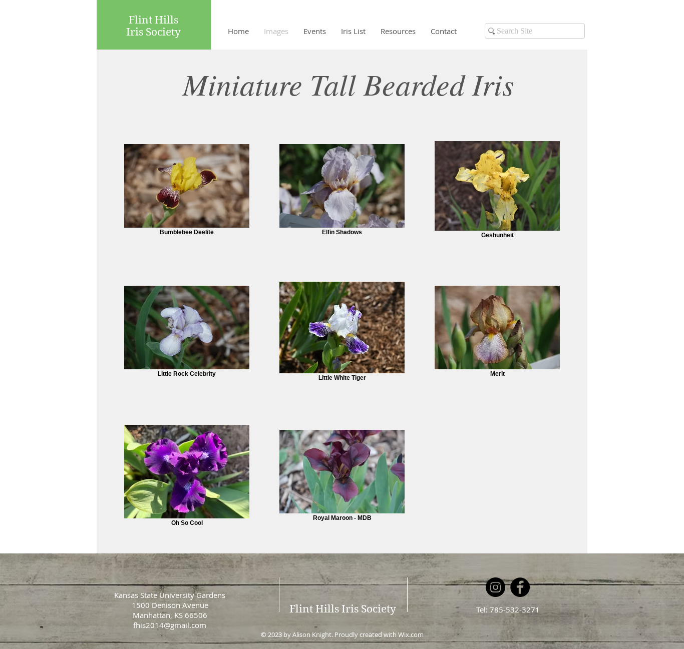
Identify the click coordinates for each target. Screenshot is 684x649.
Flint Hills (153, 20)
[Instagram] (495, 587)
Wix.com (411, 634)
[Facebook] (520, 587)
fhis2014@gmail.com (169, 625)
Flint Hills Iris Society (342, 609)
